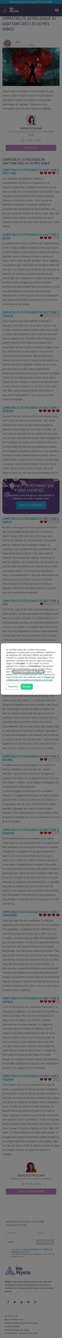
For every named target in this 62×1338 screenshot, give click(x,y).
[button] (13, 687)
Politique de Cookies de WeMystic (28, 671)
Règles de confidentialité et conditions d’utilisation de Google (30, 678)
